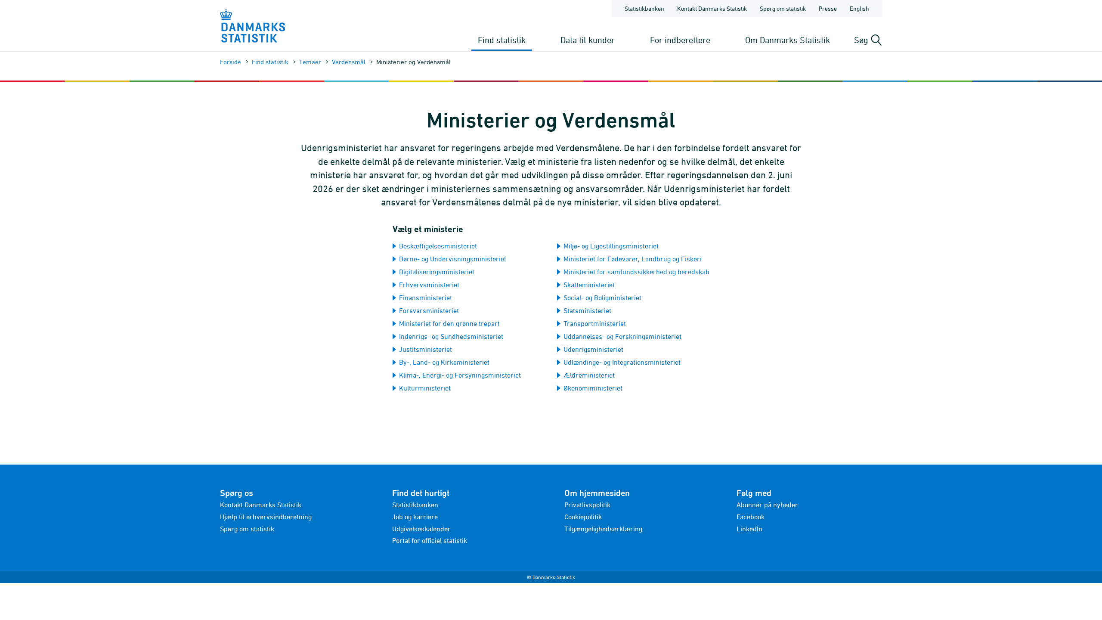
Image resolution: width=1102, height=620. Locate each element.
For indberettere (680, 40)
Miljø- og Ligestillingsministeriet (611, 246)
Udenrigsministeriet (593, 349)
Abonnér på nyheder (767, 504)
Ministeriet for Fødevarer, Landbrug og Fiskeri (632, 259)
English (859, 8)
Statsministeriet (587, 310)
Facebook (751, 517)
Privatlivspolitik (587, 504)
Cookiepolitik (583, 517)
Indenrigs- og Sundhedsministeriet (451, 336)
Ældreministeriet (589, 375)
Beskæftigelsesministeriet (438, 246)
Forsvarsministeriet (429, 310)
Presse (828, 8)
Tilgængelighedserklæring (603, 529)
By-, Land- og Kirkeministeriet (444, 362)
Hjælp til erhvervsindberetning (266, 517)
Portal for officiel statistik (429, 540)
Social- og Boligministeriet (602, 297)
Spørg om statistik (783, 8)
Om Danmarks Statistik (787, 40)
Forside (230, 61)
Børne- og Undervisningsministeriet (452, 259)
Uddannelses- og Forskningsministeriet (622, 336)
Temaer (310, 61)
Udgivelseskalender (421, 529)
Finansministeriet (425, 297)
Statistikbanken (644, 8)
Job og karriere (415, 517)
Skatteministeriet (589, 284)
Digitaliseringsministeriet (436, 272)
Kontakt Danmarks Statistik (712, 8)
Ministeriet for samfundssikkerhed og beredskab (636, 272)
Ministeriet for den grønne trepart (449, 323)
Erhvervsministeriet (429, 284)
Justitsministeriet (425, 349)
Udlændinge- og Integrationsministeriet (622, 362)
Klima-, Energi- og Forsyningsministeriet (460, 375)
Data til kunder (587, 40)
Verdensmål (348, 61)
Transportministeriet (594, 323)
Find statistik (502, 40)
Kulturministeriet (425, 388)
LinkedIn (749, 529)
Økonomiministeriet (592, 388)
